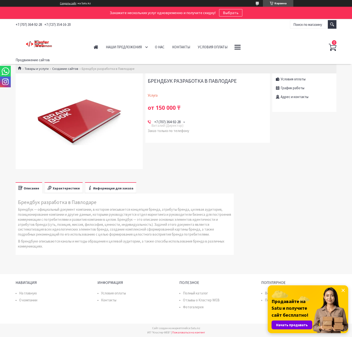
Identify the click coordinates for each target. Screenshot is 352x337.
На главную (28, 293)
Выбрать (230, 12)
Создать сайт (68, 3)
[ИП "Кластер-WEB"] (49, 43)
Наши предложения (124, 47)
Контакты (181, 47)
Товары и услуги (37, 68)
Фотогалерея (193, 307)
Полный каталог (195, 293)
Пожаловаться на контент (188, 332)
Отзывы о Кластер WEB (201, 300)
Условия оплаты (212, 47)
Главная (96, 47)
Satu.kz (195, 328)
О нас (160, 47)
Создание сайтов (65, 68)
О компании (28, 300)
